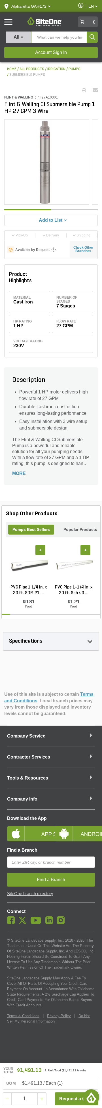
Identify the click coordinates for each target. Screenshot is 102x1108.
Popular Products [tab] (80, 529)
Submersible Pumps (27, 75)
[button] (28, 6)
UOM (11, 1083)
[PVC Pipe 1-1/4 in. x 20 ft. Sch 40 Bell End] (73, 564)
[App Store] (27, 829)
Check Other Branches (83, 249)
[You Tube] (37, 922)
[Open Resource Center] (91, 1097)
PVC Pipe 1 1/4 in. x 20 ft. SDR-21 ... (28, 590)
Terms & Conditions (23, 1016)
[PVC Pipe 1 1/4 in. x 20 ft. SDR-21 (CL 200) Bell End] (28, 564)
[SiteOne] (44, 25)
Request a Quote (77, 1098)
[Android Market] (75, 829)
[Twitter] (24, 922)
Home (11, 69)
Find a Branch (22, 850)
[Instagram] (62, 922)
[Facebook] (12, 922)
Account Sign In (51, 52)
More (19, 473)
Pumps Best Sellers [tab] (31, 529)
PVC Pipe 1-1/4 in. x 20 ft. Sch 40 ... (73, 590)
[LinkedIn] (50, 922)
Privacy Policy (59, 1016)
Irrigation (56, 69)
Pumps (74, 69)
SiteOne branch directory (30, 893)
